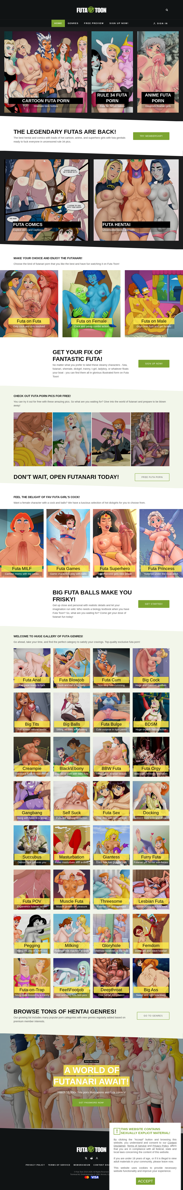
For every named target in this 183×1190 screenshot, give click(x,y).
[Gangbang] (32, 801)
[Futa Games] (68, 543)
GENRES (73, 23)
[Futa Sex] (111, 801)
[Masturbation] (71, 845)
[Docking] (151, 801)
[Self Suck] (71, 801)
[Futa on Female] (91, 303)
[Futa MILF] (22, 543)
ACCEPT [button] (145, 1181)
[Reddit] (91, 1158)
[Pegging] (32, 934)
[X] (86, 1158)
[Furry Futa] (151, 845)
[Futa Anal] (32, 668)
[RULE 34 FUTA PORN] (112, 72)
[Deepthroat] (111, 978)
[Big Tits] (32, 713)
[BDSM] (151, 713)
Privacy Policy (35, 1165)
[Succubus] (32, 845)
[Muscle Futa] (71, 890)
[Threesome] (111, 890)
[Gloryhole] (111, 934)
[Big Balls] (71, 713)
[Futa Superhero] (115, 543)
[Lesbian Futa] (151, 890)
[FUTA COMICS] (46, 200)
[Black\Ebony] (71, 757)
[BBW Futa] (111, 757)
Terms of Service (59, 1165)
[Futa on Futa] (29, 303)
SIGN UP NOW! (119, 23)
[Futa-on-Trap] (32, 978)
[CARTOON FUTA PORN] (45, 72)
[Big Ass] (151, 978)
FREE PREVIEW (94, 23)
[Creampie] (32, 757)
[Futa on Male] (154, 303)
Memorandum (82, 1165)
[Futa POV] (32, 890)
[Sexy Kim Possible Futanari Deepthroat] (111, 439)
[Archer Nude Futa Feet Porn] (150, 439)
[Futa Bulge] (111, 713)
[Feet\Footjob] (71, 978)
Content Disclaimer (106, 1165)
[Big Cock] (151, 668)
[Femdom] (151, 934)
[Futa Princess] (161, 543)
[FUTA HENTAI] (136, 200)
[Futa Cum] (111, 668)
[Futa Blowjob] (71, 668)
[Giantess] (111, 845)
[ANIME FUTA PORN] (158, 72)
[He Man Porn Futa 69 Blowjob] (33, 439)
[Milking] (71, 934)
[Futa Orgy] (151, 757)
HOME (58, 23)
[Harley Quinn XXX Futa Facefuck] (72, 439)
